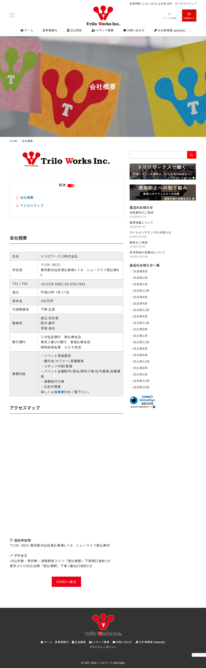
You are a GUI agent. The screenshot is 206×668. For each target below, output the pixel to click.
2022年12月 (141, 342)
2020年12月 (141, 381)
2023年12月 (141, 323)
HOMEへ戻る (66, 581)
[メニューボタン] (12, 15)
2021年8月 (140, 368)
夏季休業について (141, 222)
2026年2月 (140, 278)
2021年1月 (140, 374)
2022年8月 (140, 348)
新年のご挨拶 (138, 242)
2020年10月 (141, 387)
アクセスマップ (187, 3)
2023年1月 (140, 336)
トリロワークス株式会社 (111, 662)
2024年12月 (141, 310)
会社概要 (27, 197)
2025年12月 (141, 291)
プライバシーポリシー (102, 647)
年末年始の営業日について (147, 252)
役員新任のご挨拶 (141, 212)
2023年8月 (140, 329)
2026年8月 (140, 271)
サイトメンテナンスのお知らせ (150, 232)
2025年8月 (140, 297)
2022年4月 (140, 355)
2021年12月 (141, 361)
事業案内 (61, 391)
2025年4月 (140, 303)
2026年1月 (140, 284)
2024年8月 (140, 316)
